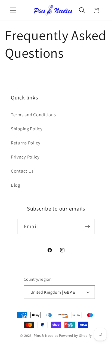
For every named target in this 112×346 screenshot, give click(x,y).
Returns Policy (26, 143)
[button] (13, 10)
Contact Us (22, 171)
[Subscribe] (87, 226)
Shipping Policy (27, 129)
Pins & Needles (46, 335)
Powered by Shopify (75, 335)
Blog (15, 185)
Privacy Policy (25, 157)
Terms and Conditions (33, 115)
